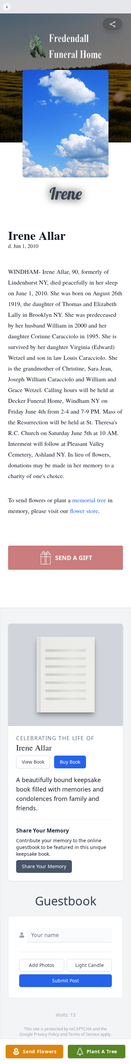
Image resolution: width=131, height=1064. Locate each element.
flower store (84, 511)
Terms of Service (83, 1034)
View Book (33, 762)
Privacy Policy (46, 1034)
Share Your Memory (44, 866)
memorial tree (89, 500)
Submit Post (65, 980)
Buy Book (70, 762)
